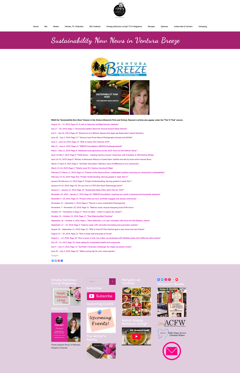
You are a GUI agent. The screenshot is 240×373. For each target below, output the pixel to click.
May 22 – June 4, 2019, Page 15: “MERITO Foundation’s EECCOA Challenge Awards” (86, 146)
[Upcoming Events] (101, 320)
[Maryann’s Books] (171, 316)
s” (92, 207)
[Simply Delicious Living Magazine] (65, 296)
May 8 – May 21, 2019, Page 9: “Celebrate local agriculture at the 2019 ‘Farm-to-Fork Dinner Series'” (94, 150)
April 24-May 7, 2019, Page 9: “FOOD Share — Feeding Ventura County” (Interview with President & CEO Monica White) (102, 155)
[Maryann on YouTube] (136, 315)
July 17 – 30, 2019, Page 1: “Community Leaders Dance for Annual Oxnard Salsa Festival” (89, 128)
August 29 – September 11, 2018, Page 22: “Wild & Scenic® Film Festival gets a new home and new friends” (98, 229)
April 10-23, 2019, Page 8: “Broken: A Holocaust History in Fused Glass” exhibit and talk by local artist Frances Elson (101, 159)
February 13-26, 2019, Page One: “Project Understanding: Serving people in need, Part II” (89, 177)
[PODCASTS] (65, 327)
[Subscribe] (101, 296)
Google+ (54, 255)
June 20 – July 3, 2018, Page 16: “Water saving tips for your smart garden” (83, 251)
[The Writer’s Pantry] (101, 351)
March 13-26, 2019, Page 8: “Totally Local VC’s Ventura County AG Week (82, 168)
